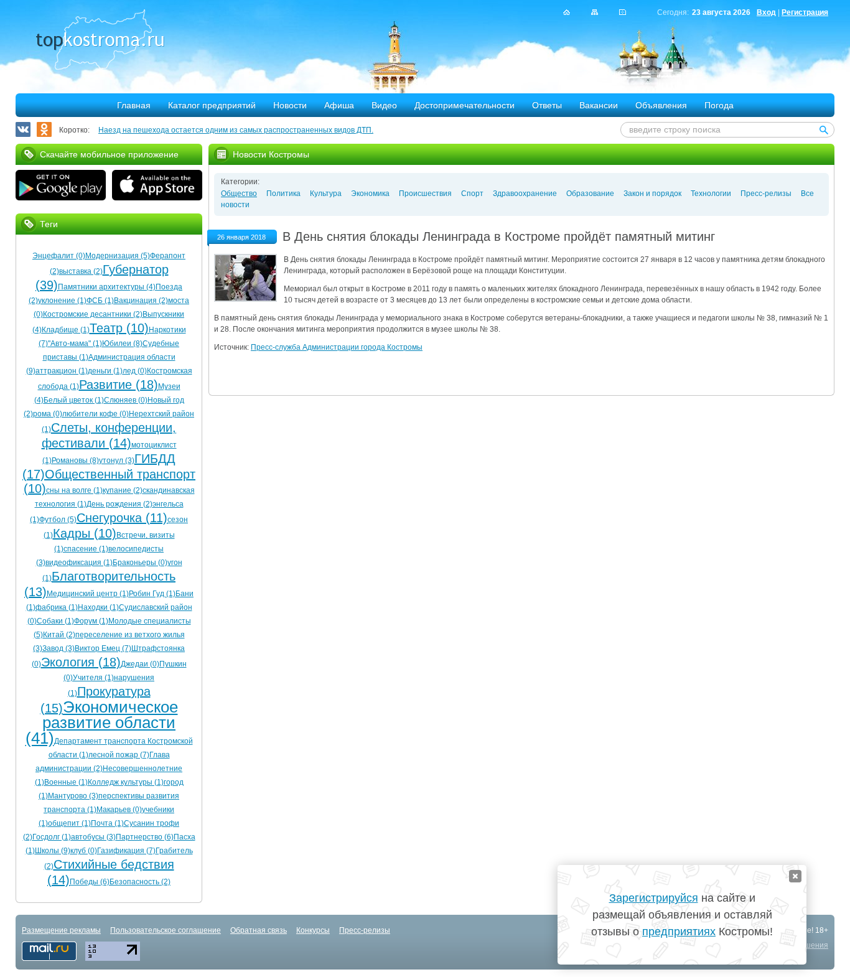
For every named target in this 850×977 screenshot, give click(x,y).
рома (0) (47, 413)
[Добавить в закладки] (622, 12)
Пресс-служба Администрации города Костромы (337, 347)
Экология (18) (81, 662)
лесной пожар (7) (118, 754)
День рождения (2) (119, 504)
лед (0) (135, 371)
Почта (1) (107, 823)
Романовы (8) (75, 460)
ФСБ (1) (100, 300)
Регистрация (805, 12)
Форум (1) (91, 621)
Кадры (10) (84, 533)
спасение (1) (85, 549)
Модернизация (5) (117, 255)
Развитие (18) (118, 384)
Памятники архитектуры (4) (107, 287)
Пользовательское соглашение (165, 930)
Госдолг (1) (51, 837)
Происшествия (425, 193)
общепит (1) (69, 823)
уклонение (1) (62, 300)
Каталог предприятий (212, 105)
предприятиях (679, 931)
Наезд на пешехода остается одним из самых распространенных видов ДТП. (235, 130)
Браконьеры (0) (140, 562)
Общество (239, 193)
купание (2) (122, 490)
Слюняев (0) (125, 400)
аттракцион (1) (61, 371)
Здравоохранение (525, 193)
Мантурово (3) (73, 796)
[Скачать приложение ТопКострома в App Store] (157, 186)
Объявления (661, 105)
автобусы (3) (93, 837)
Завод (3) (58, 648)
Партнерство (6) (145, 837)
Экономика (370, 193)
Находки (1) (98, 607)
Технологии (711, 193)
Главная (134, 105)
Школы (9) (52, 850)
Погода (719, 105)
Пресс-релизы (766, 193)
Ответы (547, 105)
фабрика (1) (56, 607)
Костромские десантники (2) (92, 314)
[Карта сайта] (594, 12)
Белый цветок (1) (74, 400)
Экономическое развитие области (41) (102, 722)
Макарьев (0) (119, 809)
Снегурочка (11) (122, 518)
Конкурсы (313, 930)
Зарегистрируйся (653, 898)
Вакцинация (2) (141, 300)
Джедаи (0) (140, 664)
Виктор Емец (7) (103, 648)
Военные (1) (66, 782)
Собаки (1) (55, 621)
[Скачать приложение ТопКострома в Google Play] (61, 186)
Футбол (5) (58, 519)
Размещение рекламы (61, 930)
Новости (290, 105)
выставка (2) (81, 271)
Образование (590, 193)
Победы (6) (90, 881)
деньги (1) (105, 371)
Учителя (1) (93, 677)
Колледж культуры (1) (126, 782)
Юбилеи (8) (122, 343)
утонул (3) (116, 460)
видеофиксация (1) (79, 562)
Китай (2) (59, 634)
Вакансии (598, 105)
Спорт (472, 193)
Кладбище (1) (66, 329)
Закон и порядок (652, 193)
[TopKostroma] (566, 12)
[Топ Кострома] (99, 41)
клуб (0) (83, 850)
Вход (766, 12)
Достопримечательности (464, 105)
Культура (326, 193)
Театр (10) (119, 328)
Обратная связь (258, 930)
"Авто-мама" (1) (75, 343)
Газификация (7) (126, 850)
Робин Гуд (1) (152, 593)
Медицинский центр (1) (88, 593)
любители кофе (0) (95, 413)
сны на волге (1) (74, 490)
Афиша (339, 105)
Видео (384, 105)
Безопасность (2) (140, 881)
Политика (283, 193)
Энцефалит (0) (58, 255)
